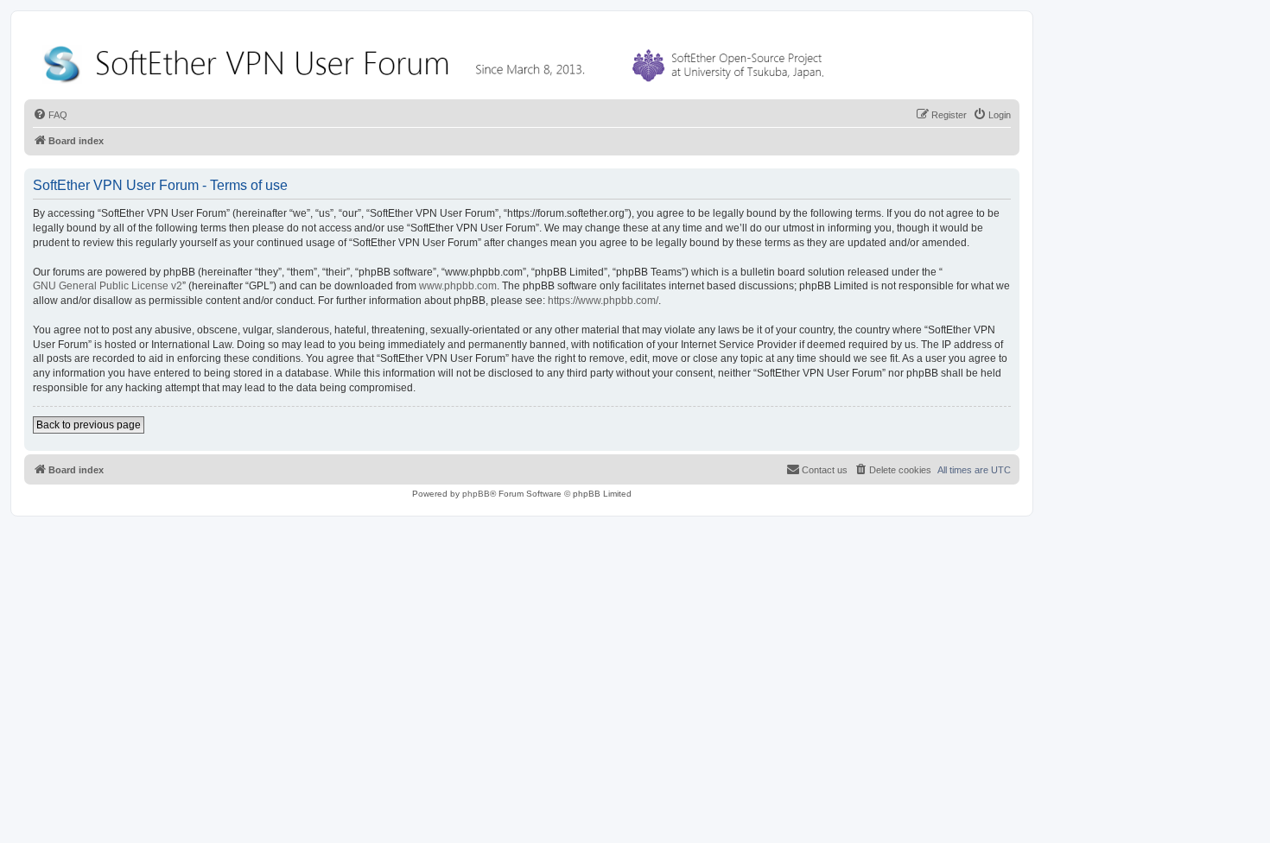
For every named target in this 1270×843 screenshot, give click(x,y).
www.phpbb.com (458, 286)
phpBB (476, 493)
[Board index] (437, 60)
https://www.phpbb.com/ (603, 301)
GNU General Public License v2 (107, 286)
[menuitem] (50, 115)
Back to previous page (88, 425)
